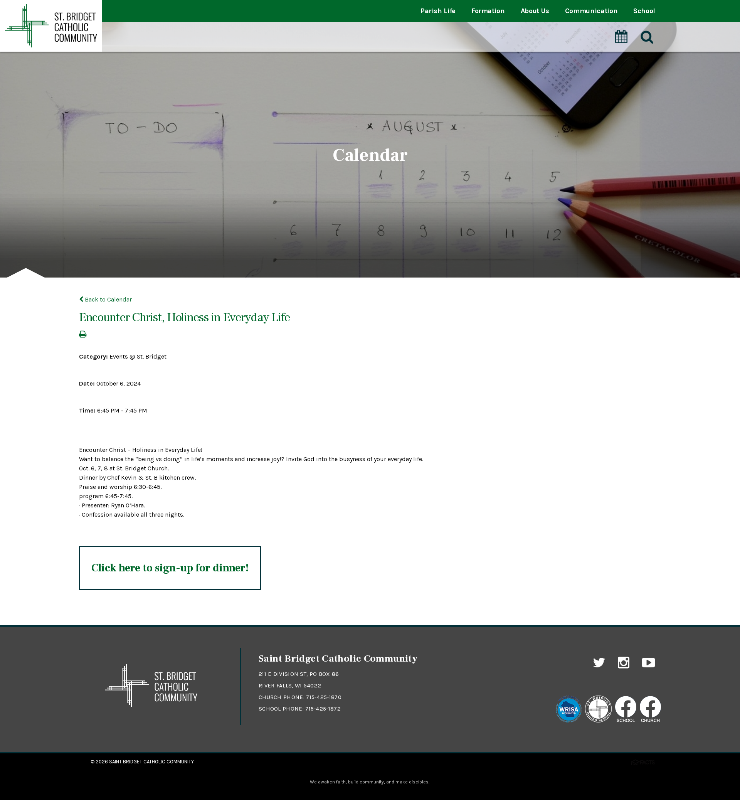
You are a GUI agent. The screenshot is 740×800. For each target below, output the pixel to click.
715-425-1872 (323, 708)
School (644, 11)
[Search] (646, 37)
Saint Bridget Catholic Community (151, 762)
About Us (535, 11)
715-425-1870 (323, 697)
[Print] (82, 335)
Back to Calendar (107, 299)
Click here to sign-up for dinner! (170, 568)
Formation (488, 11)
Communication (591, 11)
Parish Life (438, 11)
